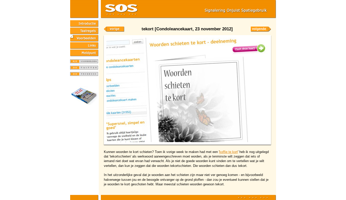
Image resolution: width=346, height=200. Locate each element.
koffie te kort (228, 152)
